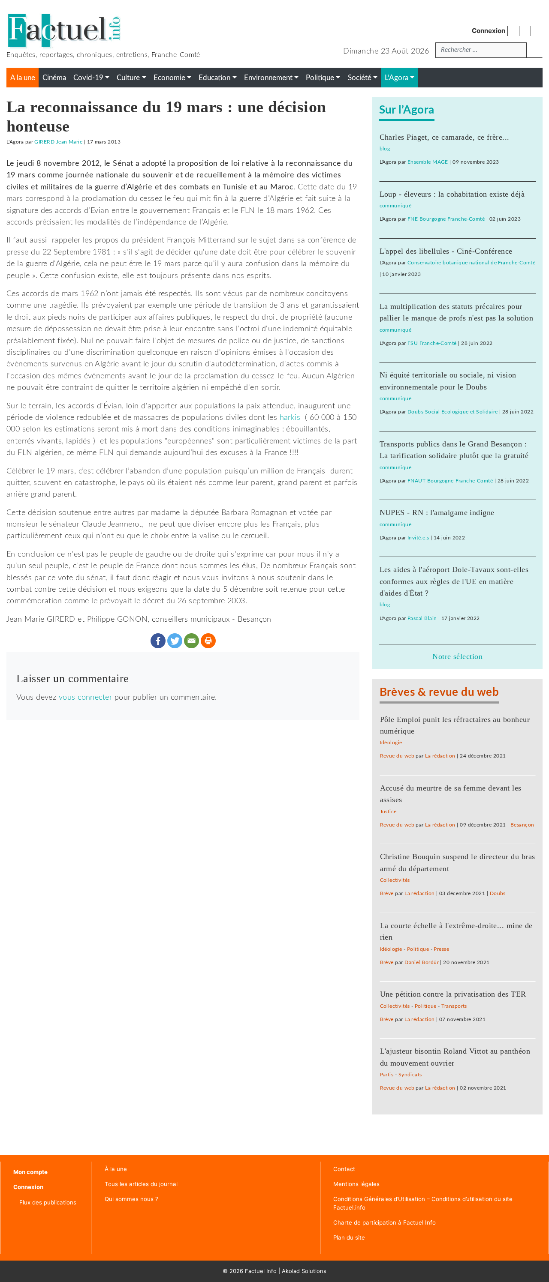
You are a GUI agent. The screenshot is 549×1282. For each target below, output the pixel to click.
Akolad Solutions (304, 1270)
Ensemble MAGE (427, 162)
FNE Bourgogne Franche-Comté (446, 219)
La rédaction (440, 755)
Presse (441, 949)
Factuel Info (261, 1270)
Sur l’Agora (406, 110)
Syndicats (410, 1074)
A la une (22, 78)
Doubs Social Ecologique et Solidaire (452, 411)
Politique (418, 949)
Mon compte (30, 1171)
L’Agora (396, 78)
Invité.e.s (418, 537)
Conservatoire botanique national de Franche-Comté (471, 262)
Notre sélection (457, 656)
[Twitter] (174, 640)
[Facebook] (158, 640)
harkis (290, 417)
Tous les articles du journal (141, 1183)
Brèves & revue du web (439, 692)
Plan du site (349, 1237)
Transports (454, 1006)
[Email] (191, 640)
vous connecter (85, 697)
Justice (388, 811)
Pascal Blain (422, 618)
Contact (344, 1168)
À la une (116, 1168)
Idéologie (391, 742)
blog (385, 148)
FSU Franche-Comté (432, 343)
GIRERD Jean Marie (58, 141)
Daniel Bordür (421, 962)
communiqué (396, 205)
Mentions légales (356, 1183)
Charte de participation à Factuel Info (384, 1222)
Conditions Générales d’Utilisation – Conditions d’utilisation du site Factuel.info (423, 1203)
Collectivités (395, 880)
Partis (387, 1074)
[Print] (208, 640)
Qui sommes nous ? (131, 1198)
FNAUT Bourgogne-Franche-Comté (450, 480)
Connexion (488, 31)
